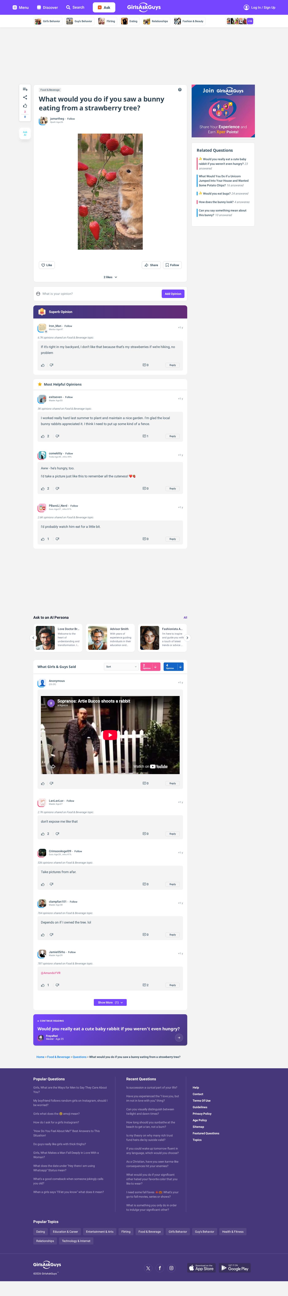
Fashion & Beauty (193, 21)
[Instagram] (171, 1268)
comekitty (55, 453)
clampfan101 (58, 901)
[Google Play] (236, 1268)
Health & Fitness (233, 1231)
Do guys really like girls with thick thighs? (59, 1144)
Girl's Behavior (51, 21)
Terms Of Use (202, 1100)
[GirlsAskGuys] (47, 1268)
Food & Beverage (49, 89)
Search (78, 7)
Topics (197, 1140)
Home (40, 1057)
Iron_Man (55, 326)
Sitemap (198, 1126)
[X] (148, 1268)
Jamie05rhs (57, 952)
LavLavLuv (56, 800)
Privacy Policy (202, 1113)
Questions (79, 1057)
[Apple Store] (203, 1268)
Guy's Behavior (83, 21)
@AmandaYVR (51, 973)
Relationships (160, 21)
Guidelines (200, 1107)
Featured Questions (206, 1133)
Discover (50, 7)
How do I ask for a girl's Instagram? (56, 1122)
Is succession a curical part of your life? (151, 1087)
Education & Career (65, 1231)
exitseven (55, 397)
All (185, 617)
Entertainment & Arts (99, 1231)
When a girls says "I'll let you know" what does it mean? (68, 1192)
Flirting (111, 21)
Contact (198, 1094)
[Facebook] (160, 1268)
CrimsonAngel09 (60, 851)
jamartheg (57, 118)
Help (196, 1087)
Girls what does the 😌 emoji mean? (56, 1113)
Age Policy (200, 1120)
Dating (133, 21)
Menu (24, 7)
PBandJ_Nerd (58, 505)
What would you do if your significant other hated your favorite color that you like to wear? (152, 1179)
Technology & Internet (76, 1241)
